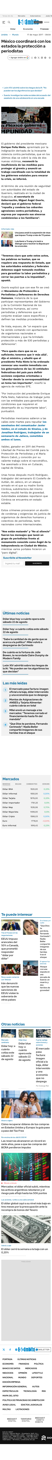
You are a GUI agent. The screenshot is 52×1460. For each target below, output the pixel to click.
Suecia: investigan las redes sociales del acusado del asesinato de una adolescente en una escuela (27, 96)
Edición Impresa (11, 1382)
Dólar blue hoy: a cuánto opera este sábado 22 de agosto (24, 620)
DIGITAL (12, 1420)
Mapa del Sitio (10, 1395)
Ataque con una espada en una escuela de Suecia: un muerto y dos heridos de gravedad (45, 978)
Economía (28, 29)
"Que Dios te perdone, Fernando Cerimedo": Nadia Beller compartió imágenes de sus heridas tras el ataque (28, 728)
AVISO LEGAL (9, 1404)
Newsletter (42, 1349)
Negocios (8, 1373)
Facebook (10, 1349)
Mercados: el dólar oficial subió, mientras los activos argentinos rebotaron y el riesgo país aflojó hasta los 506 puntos (25, 1190)
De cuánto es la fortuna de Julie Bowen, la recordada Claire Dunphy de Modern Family (25, 655)
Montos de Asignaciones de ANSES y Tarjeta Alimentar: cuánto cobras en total (25, 702)
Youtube (30, 1350)
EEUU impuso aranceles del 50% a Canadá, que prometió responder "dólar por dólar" (10, 948)
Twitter (4, 1350)
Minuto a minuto (10, 1183)
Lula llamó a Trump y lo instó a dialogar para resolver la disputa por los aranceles (32, 243)
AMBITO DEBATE (40, 1420)
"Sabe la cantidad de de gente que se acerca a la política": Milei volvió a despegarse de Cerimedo (25, 642)
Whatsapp (37, 1349)
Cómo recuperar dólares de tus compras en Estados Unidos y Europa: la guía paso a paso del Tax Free (25, 1127)
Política (39, 1364)
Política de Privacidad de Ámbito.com (23, 1400)
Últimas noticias (26, 1359)
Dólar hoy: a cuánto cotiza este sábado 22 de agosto (25, 630)
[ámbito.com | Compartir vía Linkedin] (42, 57)
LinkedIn (23, 1349)
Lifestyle (37, 1373)
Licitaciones (22, 1409)
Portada (7, 1359)
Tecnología (30, 1391)
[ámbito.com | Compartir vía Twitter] (39, 57)
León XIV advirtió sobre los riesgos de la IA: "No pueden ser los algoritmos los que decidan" (25, 89)
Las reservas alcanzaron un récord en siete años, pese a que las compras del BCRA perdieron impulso (24, 1144)
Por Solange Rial (42, 1086)
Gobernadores (35, 16)
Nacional (8, 1377)
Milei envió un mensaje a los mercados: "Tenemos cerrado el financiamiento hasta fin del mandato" (28, 714)
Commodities (31, 784)
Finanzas (44, 29)
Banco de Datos (11, 1368)
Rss (44, 1391)
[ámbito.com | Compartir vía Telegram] (45, 57)
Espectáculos (10, 1391)
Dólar (13, 29)
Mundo (15, 35)
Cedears (45, 784)
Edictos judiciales (31, 1404)
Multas (7, 1409)
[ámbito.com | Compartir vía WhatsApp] (32, 57)
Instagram (16, 1349)
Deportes (36, 1377)
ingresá (46, 22)
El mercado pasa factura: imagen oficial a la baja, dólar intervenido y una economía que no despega (28, 692)
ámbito (4, 35)
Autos (35, 1386)
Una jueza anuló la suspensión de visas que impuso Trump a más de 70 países (32, 233)
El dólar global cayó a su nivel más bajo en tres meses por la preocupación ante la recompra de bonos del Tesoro (26, 1207)
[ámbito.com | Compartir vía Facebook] (35, 57)
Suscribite (37, 563)
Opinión (22, 1373)
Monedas (6, 784)
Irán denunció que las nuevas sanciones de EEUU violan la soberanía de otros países (10, 991)
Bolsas (18, 784)
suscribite (38, 22)
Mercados (21, 16)
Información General (15, 1386)
